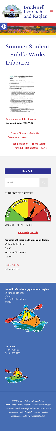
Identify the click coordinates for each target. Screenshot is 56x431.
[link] (3, 26)
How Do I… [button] (28, 171)
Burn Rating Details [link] (28, 232)
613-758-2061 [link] (14, 265)
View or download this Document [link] (21, 119)
